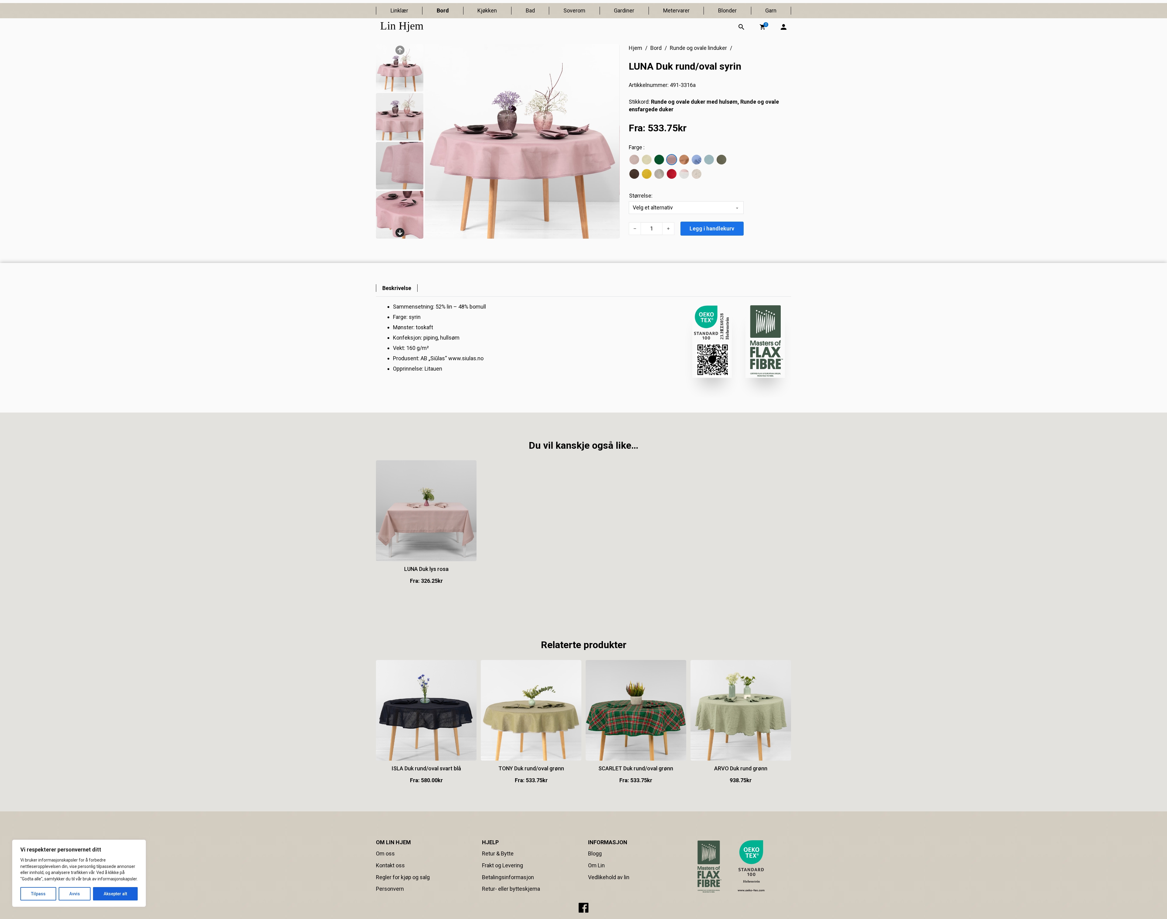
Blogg (595, 853)
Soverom (574, 10)
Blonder (727, 10)
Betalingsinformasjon (508, 877)
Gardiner (624, 10)
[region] (79, 873)
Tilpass (38, 893)
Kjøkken (487, 10)
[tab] (397, 288)
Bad (530, 10)
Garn (770, 10)
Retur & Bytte (498, 853)
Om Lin (596, 865)
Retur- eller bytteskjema (511, 889)
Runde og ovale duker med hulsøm (694, 101)
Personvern (390, 889)
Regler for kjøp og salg (403, 877)
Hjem (635, 48)
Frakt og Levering (502, 865)
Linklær (399, 10)
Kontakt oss (390, 865)
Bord (443, 10)
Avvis (74, 893)
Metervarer (676, 10)
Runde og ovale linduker (698, 48)
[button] (762, 27)
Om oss (385, 853)
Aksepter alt (115, 893)
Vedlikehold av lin (608, 877)
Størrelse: (640, 195)
